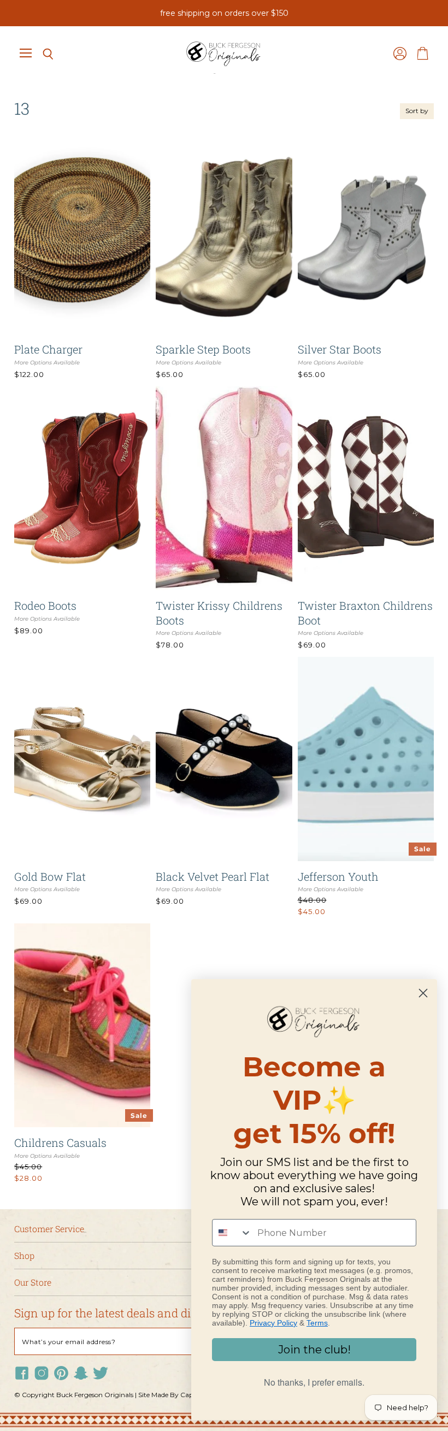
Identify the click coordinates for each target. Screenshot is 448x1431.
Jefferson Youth (338, 876)
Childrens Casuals (60, 1142)
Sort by (416, 111)
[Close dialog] (423, 993)
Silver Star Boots (339, 349)
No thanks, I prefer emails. (314, 1382)
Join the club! (314, 1349)
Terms (317, 1322)
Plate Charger (48, 349)
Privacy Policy (273, 1322)
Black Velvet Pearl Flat (212, 876)
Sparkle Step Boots (203, 349)
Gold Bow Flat (50, 876)
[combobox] (232, 1233)
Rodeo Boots (45, 605)
